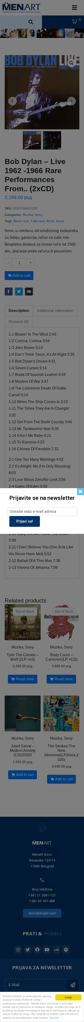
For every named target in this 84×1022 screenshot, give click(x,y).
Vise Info (54, 1017)
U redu (68, 997)
